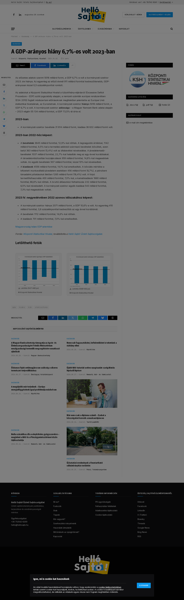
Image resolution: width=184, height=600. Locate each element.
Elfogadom (143, 585)
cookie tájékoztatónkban (109, 587)
